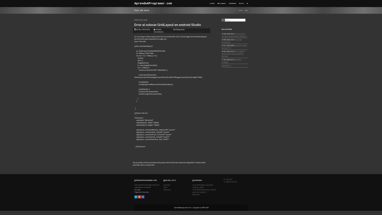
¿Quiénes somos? (231, 182)
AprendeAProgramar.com (153, 3)
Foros (213, 3)
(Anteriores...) (226, 65)
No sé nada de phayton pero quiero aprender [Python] (233, 53)
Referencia (233, 3)
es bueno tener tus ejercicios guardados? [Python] (234, 35)
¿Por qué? (137, 190)
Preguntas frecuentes (141, 192)
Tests (242, 3)
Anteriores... (196, 194)
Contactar (229, 179)
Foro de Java (141, 20)
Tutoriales (222, 3)
